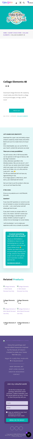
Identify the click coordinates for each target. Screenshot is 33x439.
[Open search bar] (24, 2)
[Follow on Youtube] (21, 428)
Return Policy (15, 435)
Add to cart (16, 110)
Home (5, 33)
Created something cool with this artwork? (16, 235)
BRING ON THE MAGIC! (17, 420)
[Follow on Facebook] (16, 428)
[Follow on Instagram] (12, 428)
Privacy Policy (24, 435)
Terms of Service (17, 436)
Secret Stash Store (14, 33)
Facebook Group (14, 263)
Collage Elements (22, 116)
